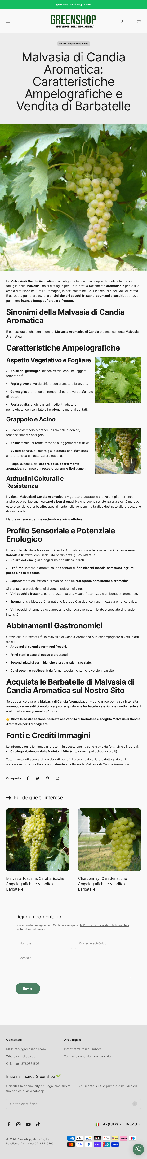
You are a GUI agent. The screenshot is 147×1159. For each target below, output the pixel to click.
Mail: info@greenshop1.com (26, 1049)
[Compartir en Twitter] (37, 778)
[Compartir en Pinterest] (47, 778)
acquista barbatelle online (73, 43)
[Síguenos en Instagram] (18, 1124)
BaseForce (12, 1143)
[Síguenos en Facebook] (8, 1124)
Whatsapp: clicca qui (21, 1056)
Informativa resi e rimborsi (83, 1049)
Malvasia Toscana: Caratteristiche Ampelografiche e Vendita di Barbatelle (35, 883)
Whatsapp (37, 1091)
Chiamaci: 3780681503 (23, 1063)
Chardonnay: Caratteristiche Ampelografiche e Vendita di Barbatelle (102, 883)
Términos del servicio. (33, 929)
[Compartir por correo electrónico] (57, 778)
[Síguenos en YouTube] (28, 1124)
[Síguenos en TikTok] (38, 1124)
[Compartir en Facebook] (27, 778)
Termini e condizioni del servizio (87, 1056)
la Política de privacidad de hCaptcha (104, 925)
